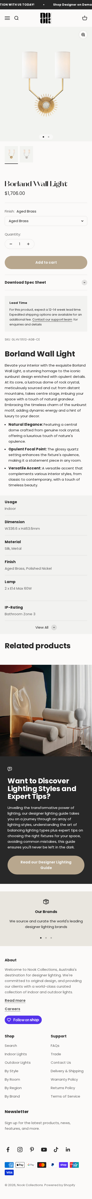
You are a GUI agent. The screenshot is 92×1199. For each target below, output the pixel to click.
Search (11, 1045)
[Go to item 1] (11, 155)
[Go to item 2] (26, 155)
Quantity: (13, 234)
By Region (13, 1087)
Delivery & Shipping (67, 1070)
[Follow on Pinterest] (32, 1149)
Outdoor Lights (18, 1062)
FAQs (55, 1045)
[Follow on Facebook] (8, 1149)
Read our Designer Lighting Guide (46, 865)
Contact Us (61, 1062)
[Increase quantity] (28, 244)
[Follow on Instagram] (20, 1149)
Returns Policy (63, 1087)
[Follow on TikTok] (56, 1149)
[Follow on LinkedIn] (68, 1149)
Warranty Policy (64, 1079)
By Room (12, 1079)
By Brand (12, 1096)
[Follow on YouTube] (44, 1149)
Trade (56, 1054)
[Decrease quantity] (11, 244)
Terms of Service (65, 1096)
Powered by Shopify (59, 1185)
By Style (11, 1070)
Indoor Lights (16, 1054)
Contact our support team (52, 319)
